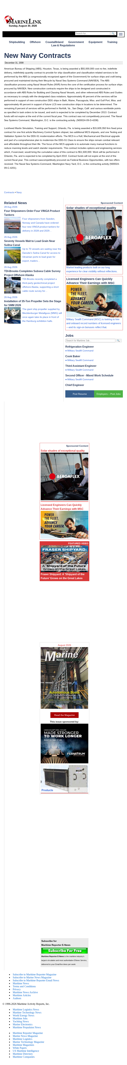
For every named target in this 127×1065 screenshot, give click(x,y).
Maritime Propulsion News (27, 1027)
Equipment (95, 42)
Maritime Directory (23, 1053)
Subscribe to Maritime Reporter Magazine (34, 974)
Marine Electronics (22, 1024)
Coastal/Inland (54, 42)
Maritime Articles (22, 995)
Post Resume (80, 394)
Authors (17, 998)
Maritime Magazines (23, 1045)
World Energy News (23, 1015)
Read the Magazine (64, 715)
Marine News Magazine (25, 1036)
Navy (19, 192)
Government (76, 42)
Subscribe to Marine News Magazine (32, 977)
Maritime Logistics (22, 1039)
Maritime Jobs (20, 1018)
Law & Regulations (63, 45)
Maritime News (21, 983)
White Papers (20, 1047)
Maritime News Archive (25, 992)
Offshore (35, 42)
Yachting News (21, 1021)
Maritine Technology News (27, 1012)
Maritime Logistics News (26, 1009)
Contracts (9, 192)
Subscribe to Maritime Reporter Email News (36, 980)
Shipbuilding (17, 42)
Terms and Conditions (24, 986)
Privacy (17, 989)
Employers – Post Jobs (109, 394)
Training (112, 42)
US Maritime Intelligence (26, 1050)
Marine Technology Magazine (28, 1042)
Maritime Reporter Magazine (28, 1033)
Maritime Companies (24, 1056)
